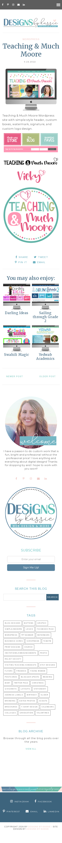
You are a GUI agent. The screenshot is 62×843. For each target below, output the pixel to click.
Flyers (9, 671)
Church (28, 647)
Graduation (26, 713)
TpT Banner (27, 635)
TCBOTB (47, 641)
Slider (44, 695)
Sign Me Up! (31, 567)
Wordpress (31, 39)
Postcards (11, 677)
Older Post (47, 376)
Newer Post (14, 376)
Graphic (42, 623)
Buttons (29, 623)
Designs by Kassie (37, 829)
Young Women (37, 671)
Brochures (11, 707)
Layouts (25, 689)
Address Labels (14, 695)
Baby (7, 683)
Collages (10, 713)
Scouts (43, 701)
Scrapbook (33, 641)
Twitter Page (21, 683)
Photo (43, 653)
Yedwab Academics (45, 357)
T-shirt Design (29, 707)
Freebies (21, 671)
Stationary (40, 689)
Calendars (47, 707)
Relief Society (13, 659)
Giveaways (11, 689)
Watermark (43, 635)
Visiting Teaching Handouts (20, 665)
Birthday (32, 695)
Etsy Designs (47, 665)
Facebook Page (45, 629)
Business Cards (14, 641)
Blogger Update (30, 677)
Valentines (43, 713)
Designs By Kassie (39, 827)
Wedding (47, 677)
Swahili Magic (16, 355)
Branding (10, 701)
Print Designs (13, 647)
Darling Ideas (16, 313)
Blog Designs (12, 623)
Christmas (38, 683)
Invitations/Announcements (20, 653)
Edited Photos (27, 701)
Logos (29, 629)
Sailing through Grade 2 (45, 317)
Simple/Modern (13, 629)
